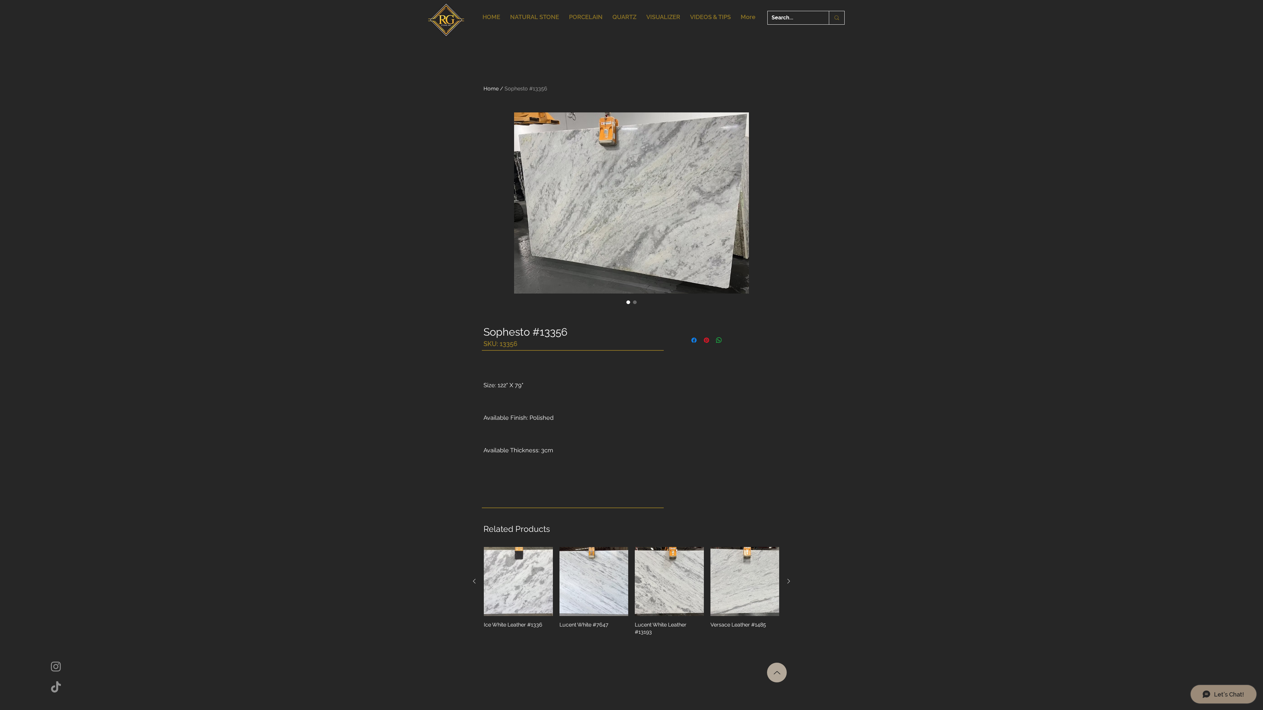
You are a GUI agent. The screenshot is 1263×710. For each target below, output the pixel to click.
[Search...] (836, 17)
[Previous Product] (474, 581)
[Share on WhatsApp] (719, 340)
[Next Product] (789, 581)
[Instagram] (55, 666)
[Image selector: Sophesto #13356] (628, 302)
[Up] (777, 672)
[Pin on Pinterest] (706, 340)
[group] (631, 591)
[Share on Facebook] (694, 340)
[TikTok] (55, 687)
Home (491, 88)
